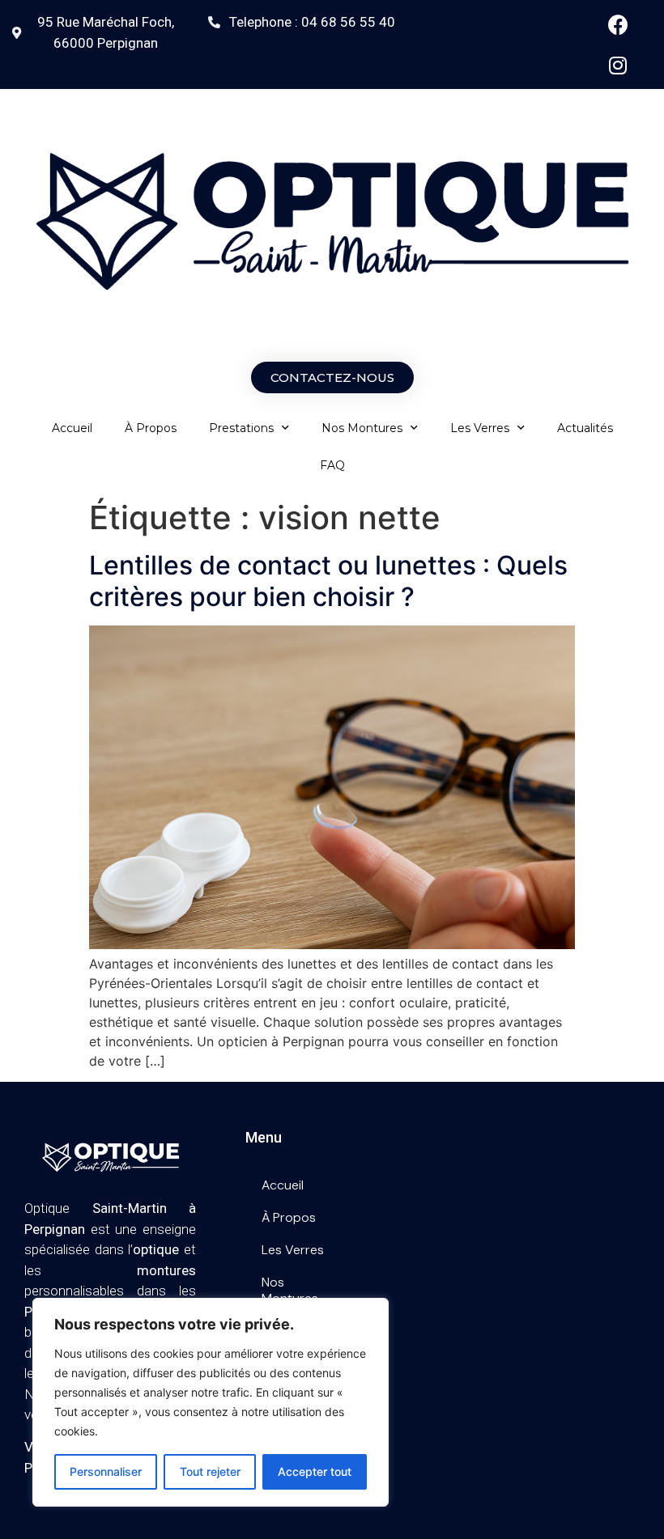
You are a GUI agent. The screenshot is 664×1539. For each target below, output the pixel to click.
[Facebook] (618, 24)
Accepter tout (314, 1471)
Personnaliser (106, 1471)
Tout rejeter (210, 1471)
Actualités (585, 428)
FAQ (332, 465)
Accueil (72, 428)
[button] (332, 377)
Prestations (241, 428)
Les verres (479, 428)
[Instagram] (618, 65)
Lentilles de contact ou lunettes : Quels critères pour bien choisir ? (328, 580)
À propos (151, 428)
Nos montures (361, 428)
